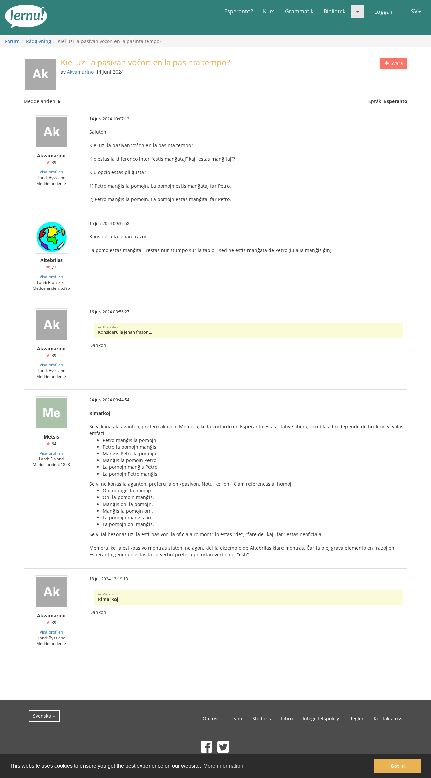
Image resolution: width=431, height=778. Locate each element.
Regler (356, 718)
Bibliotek (334, 11)
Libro (287, 718)
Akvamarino (80, 72)
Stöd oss (261, 718)
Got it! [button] (398, 766)
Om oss (211, 718)
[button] (357, 11)
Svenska (43, 716)
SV (414, 11)
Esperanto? (238, 11)
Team (236, 718)
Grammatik (299, 11)
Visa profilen (51, 171)
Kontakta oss (388, 718)
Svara (396, 63)
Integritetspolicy (321, 718)
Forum (12, 41)
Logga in (385, 11)
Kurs (269, 11)
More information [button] (223, 766)
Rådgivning (38, 41)
